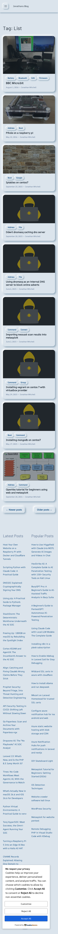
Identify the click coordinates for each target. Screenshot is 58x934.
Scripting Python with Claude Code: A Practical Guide (14, 571)
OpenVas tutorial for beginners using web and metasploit (26, 491)
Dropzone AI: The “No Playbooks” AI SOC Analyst (14, 744)
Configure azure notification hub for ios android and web (43, 714)
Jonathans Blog (21, 6)
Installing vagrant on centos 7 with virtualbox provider (25, 388)
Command (12, 329)
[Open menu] (5, 6)
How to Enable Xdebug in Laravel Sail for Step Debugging (43, 659)
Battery (11, 78)
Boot (21, 128)
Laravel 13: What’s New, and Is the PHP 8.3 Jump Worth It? (13, 760)
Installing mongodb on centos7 (23, 440)
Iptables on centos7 (17, 182)
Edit (33, 78)
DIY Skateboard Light (42, 760)
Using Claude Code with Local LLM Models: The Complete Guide (43, 632)
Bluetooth (23, 78)
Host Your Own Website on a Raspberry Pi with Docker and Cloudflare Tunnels (14, 551)
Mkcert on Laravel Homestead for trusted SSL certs (42, 699)
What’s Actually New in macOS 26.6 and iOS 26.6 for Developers (14, 794)
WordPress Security (41, 808)
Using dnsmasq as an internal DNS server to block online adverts (25, 283)
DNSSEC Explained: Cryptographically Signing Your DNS (12, 586)
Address (11, 128)
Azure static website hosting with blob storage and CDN (41, 730)
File (20, 227)
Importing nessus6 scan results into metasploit (26, 336)
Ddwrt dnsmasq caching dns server (25, 232)
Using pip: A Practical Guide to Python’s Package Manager (14, 602)
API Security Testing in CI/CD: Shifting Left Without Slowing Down (14, 710)
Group (23, 382)
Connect (24, 329)
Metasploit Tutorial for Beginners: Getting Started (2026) (42, 773)
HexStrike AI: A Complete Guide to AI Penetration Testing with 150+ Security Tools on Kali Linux (42, 570)
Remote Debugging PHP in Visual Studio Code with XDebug (41, 832)
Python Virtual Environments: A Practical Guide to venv (14, 810)
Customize (26, 903)
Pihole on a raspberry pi (19, 132)
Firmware (43, 78)
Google (19, 177)
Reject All (26, 911)
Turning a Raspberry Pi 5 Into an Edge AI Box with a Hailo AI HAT (14, 845)
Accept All (26, 918)
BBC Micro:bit (14, 83)
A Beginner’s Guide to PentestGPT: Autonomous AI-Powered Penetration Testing (42, 612)
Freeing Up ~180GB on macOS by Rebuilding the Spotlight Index (14, 637)
